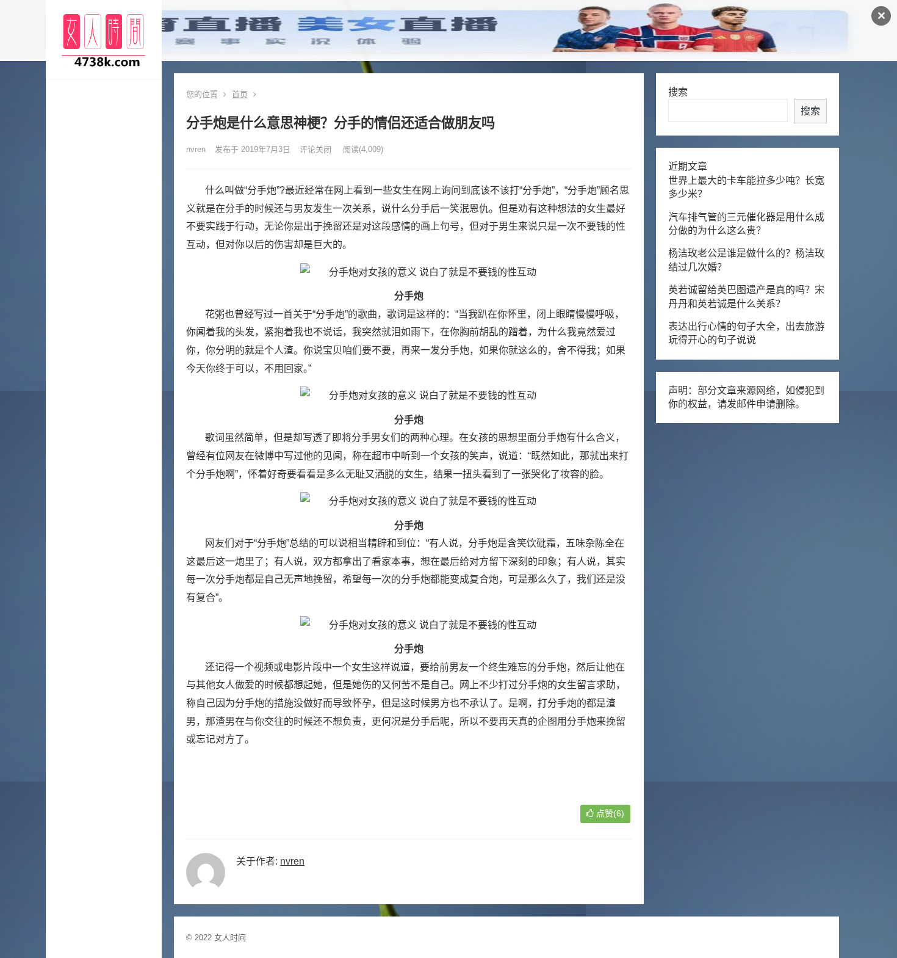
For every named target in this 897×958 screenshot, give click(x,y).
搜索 (678, 92)
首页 (240, 94)
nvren (196, 149)
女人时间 (230, 937)
